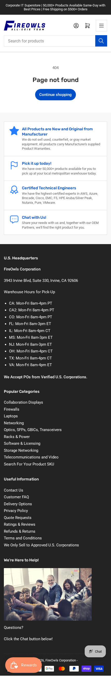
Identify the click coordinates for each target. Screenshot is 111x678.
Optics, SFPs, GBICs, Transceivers (33, 429)
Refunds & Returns (19, 531)
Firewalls (11, 409)
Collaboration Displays (23, 402)
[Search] (101, 40)
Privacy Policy (16, 510)
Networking (14, 423)
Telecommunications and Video (31, 457)
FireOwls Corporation (60, 660)
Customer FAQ (16, 497)
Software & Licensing (22, 443)
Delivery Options (18, 504)
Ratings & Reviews (19, 524)
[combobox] (55, 41)
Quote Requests (17, 517)
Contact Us (13, 490)
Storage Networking (21, 450)
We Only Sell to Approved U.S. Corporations (41, 545)
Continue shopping (55, 94)
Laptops (11, 416)
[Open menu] (101, 25)
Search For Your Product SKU (29, 464)
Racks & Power (17, 436)
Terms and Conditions (23, 538)
